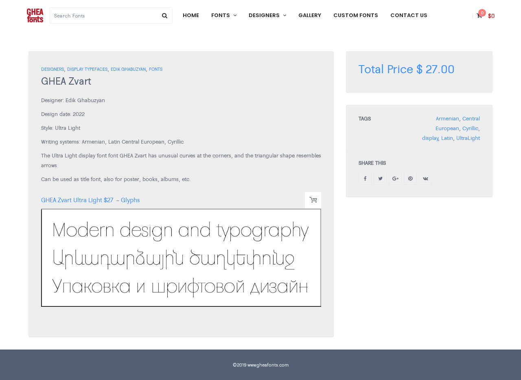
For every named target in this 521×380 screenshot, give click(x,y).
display (430, 138)
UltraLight (468, 138)
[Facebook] (365, 178)
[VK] (425, 178)
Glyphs (130, 199)
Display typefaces (87, 69)
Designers (52, 69)
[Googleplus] (395, 178)
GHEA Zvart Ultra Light (71, 199)
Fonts (155, 69)
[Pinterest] (410, 178)
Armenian (447, 118)
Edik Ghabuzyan (128, 69)
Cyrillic (470, 128)
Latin (447, 138)
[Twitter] (380, 178)
